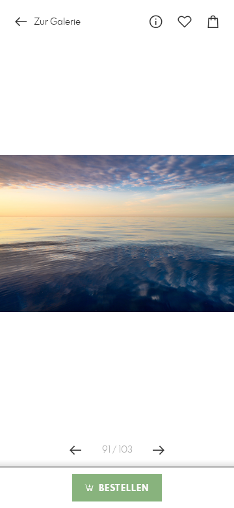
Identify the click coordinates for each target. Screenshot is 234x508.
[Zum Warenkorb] (213, 22)
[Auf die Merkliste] (184, 22)
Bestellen (122, 488)
